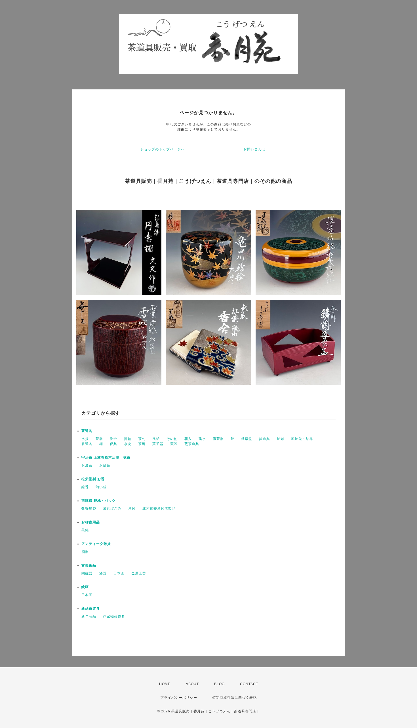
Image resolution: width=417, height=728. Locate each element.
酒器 (85, 552)
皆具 (113, 444)
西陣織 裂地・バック (98, 501)
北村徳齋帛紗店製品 (159, 509)
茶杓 (142, 439)
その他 (172, 439)
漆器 (103, 573)
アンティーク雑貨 (96, 544)
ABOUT (192, 684)
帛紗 (132, 509)
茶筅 (85, 530)
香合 (113, 439)
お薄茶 (104, 465)
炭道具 (264, 439)
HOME (164, 684)
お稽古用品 (90, 522)
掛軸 (127, 439)
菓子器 (157, 444)
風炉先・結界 (302, 439)
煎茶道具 (191, 444)
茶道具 (86, 431)
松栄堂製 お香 (93, 479)
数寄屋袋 (88, 509)
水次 (127, 444)
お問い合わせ (254, 149)
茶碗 (142, 444)
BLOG (219, 684)
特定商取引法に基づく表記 (234, 698)
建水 (202, 439)
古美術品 (88, 565)
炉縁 (280, 439)
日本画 (119, 573)
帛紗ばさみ (112, 509)
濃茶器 (218, 439)
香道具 (86, 444)
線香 (85, 487)
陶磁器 (86, 573)
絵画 (85, 587)
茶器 (99, 439)
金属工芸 (138, 573)
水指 (85, 439)
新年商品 (88, 616)
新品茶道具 (90, 608)
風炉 (156, 439)
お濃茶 (86, 465)
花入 (188, 439)
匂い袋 (101, 487)
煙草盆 (246, 439)
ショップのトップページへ (162, 149)
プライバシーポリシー (178, 698)
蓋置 (174, 444)
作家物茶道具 (114, 616)
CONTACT (249, 684)
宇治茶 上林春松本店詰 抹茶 (105, 458)
